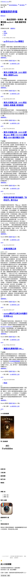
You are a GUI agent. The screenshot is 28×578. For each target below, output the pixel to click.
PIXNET (7, 556)
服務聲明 (16, 557)
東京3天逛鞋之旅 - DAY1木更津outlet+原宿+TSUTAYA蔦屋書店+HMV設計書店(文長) (15, 135)
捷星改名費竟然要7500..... (14, 349)
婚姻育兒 (12, 28)
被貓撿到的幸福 (9, 11)
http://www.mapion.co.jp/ (7, 326)
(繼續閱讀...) (4, 57)
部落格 (5, 33)
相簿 (5, 31)
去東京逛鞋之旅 (10, 249)
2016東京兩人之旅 (14, 63)
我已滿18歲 (3, 575)
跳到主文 (3, 15)
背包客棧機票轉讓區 (14, 361)
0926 (5, 383)
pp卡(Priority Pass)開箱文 (14, 41)
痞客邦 (10, 60)
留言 (14, 60)
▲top (2, 66)
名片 (5, 35)
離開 (9, 575)
